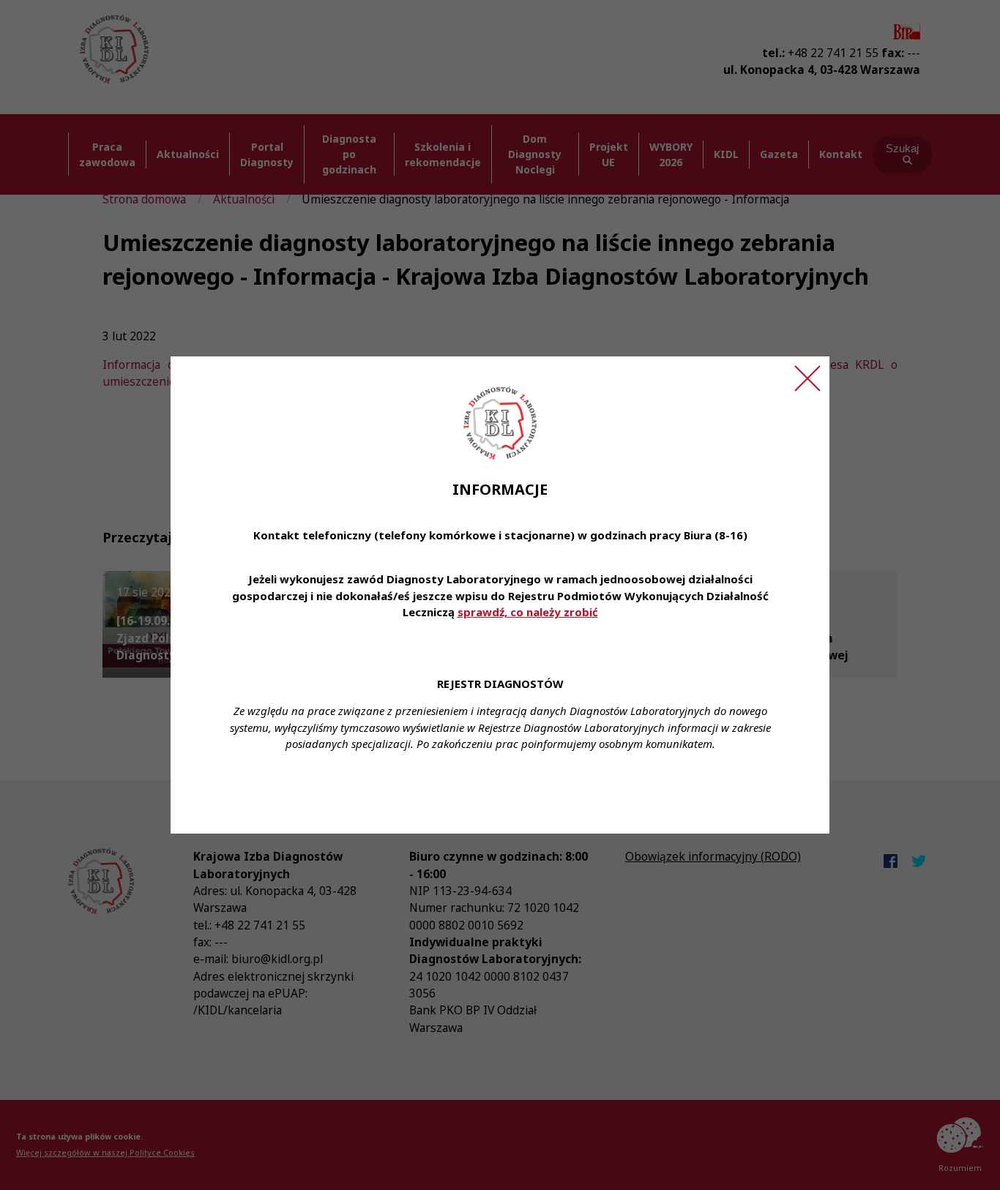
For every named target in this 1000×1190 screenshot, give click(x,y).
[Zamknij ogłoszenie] (807, 378)
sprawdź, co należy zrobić (528, 612)
